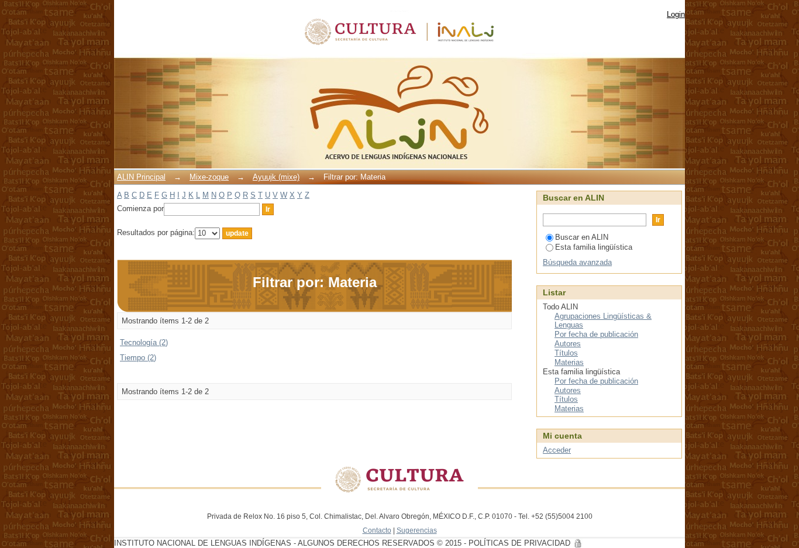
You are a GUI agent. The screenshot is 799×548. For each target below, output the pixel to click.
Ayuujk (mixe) (276, 177)
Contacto (377, 530)
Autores (568, 343)
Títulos (566, 353)
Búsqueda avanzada (577, 262)
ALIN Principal (141, 177)
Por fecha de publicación (596, 334)
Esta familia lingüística (593, 247)
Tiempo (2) (138, 357)
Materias (569, 362)
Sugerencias (417, 530)
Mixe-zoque (209, 177)
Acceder (557, 450)
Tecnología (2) (144, 342)
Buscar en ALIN (581, 237)
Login (676, 14)
